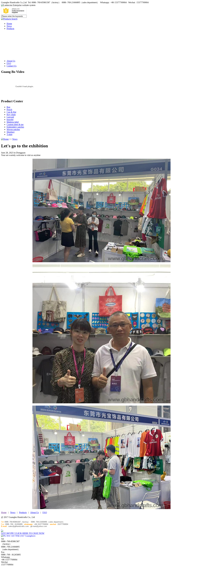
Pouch (9, 109)
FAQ (9, 63)
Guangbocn (30, 536)
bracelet (10, 119)
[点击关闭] (1, 528)
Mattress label (13, 122)
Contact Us (11, 66)
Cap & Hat (11, 112)
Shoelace (11, 132)
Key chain (11, 114)
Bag (8, 107)
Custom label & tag (15, 124)
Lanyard (10, 117)
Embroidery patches (15, 127)
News (9, 26)
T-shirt (9, 134)
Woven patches (13, 129)
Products (10, 28)
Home (9, 23)
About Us (11, 61)
